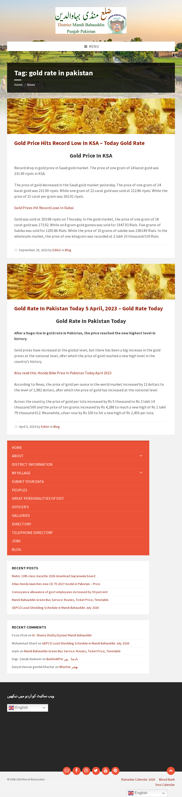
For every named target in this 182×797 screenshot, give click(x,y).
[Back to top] (171, 771)
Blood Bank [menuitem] (167, 779)
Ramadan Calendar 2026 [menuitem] (138, 779)
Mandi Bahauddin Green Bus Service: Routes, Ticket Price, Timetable (60, 600)
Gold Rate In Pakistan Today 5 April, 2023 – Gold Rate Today (88, 308)
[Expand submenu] (141, 455)
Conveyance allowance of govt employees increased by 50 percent (60, 592)
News (31, 84)
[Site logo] (91, 32)
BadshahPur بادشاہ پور (62, 659)
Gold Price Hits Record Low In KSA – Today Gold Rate (79, 143)
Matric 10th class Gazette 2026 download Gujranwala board (53, 576)
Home (18, 84)
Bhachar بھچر (68, 667)
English (21, 708)
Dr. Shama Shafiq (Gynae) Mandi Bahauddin (62, 635)
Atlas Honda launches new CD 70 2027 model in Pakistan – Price (56, 584)
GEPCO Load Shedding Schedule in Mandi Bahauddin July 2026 (55, 607)
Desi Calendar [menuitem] (165, 785)
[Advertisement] (135, 727)
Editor (57, 250)
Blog (68, 250)
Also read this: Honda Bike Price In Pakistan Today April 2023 (62, 372)
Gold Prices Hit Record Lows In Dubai (43, 207)
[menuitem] (78, 447)
